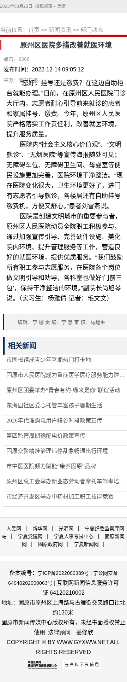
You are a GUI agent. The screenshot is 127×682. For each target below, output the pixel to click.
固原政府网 (50, 544)
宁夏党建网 (30, 536)
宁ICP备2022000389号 (63, 573)
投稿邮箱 (43, 6)
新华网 (39, 528)
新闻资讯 (60, 30)
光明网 (66, 528)
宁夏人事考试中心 (73, 536)
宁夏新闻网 (86, 544)
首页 (34, 30)
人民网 (13, 528)
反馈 (61, 6)
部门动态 (91, 30)
